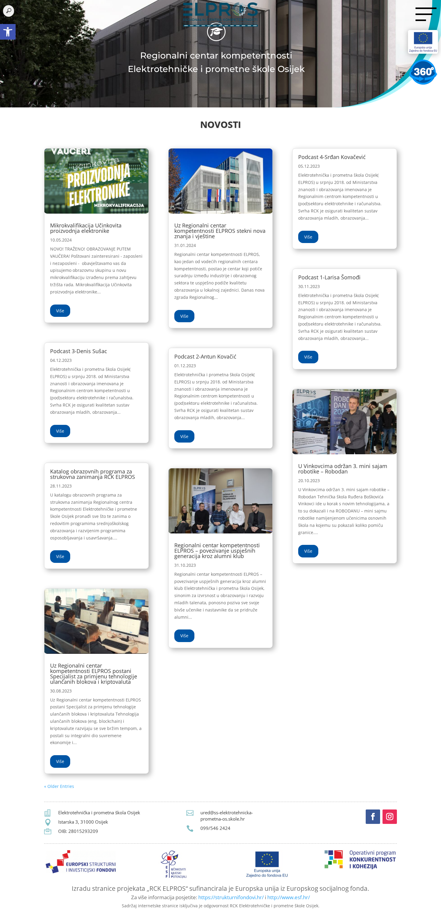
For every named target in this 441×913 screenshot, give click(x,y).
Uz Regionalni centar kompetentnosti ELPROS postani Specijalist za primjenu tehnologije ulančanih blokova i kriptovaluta (93, 673)
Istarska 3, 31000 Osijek (83, 822)
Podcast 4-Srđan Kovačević (332, 157)
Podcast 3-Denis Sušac (78, 351)
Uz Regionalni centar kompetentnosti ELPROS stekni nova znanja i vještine (220, 231)
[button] (8, 32)
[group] (220, 126)
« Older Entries (59, 786)
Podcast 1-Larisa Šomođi (329, 277)
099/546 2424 (215, 828)
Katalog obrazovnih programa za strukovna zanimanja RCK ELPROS (92, 474)
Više (60, 311)
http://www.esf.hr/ (288, 897)
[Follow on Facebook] (373, 816)
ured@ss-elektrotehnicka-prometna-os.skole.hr (226, 815)
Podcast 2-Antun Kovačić (205, 356)
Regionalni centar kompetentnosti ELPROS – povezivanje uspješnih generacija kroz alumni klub (217, 551)
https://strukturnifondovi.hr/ (231, 897)
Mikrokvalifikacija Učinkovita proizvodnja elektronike (86, 228)
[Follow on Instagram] (389, 816)
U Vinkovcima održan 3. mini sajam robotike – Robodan (342, 468)
